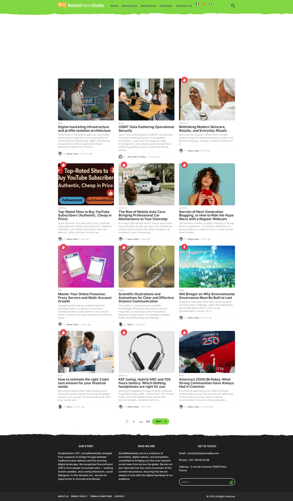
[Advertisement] (146, 49)
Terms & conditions (101, 496)
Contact (119, 496)
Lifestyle (166, 5)
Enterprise (148, 5)
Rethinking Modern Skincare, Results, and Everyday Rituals (203, 129)
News (114, 5)
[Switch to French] (197, 4)
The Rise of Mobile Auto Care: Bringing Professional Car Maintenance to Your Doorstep (143, 215)
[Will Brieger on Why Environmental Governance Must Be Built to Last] (207, 267)
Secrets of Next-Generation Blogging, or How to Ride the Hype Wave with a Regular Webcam (206, 215)
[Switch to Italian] (210, 4)
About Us (63, 496)
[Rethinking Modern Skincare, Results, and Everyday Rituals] (207, 99)
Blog (121, 123)
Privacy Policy (79, 496)
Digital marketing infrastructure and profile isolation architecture (84, 129)
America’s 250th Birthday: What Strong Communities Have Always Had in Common (206, 382)
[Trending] (184, 247)
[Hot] (184, 80)
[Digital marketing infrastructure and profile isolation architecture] (86, 99)
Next (159, 421)
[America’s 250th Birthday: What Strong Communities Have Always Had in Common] (207, 352)
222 (148, 421)
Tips (60, 290)
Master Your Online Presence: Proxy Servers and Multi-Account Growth (85, 297)
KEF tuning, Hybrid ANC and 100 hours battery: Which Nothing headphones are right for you (145, 382)
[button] (233, 6)
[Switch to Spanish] (204, 4)
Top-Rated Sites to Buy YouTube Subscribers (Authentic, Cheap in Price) (85, 215)
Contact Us (184, 5)
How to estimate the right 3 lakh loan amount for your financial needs (83, 382)
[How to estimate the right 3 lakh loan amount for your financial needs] (86, 352)
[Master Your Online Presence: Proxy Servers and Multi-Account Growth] (86, 267)
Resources (129, 5)
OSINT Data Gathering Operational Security (146, 129)
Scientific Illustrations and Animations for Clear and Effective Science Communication (146, 297)
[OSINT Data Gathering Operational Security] (147, 99)
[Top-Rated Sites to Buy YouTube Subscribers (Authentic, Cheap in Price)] (86, 184)
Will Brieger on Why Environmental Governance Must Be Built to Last (207, 296)
